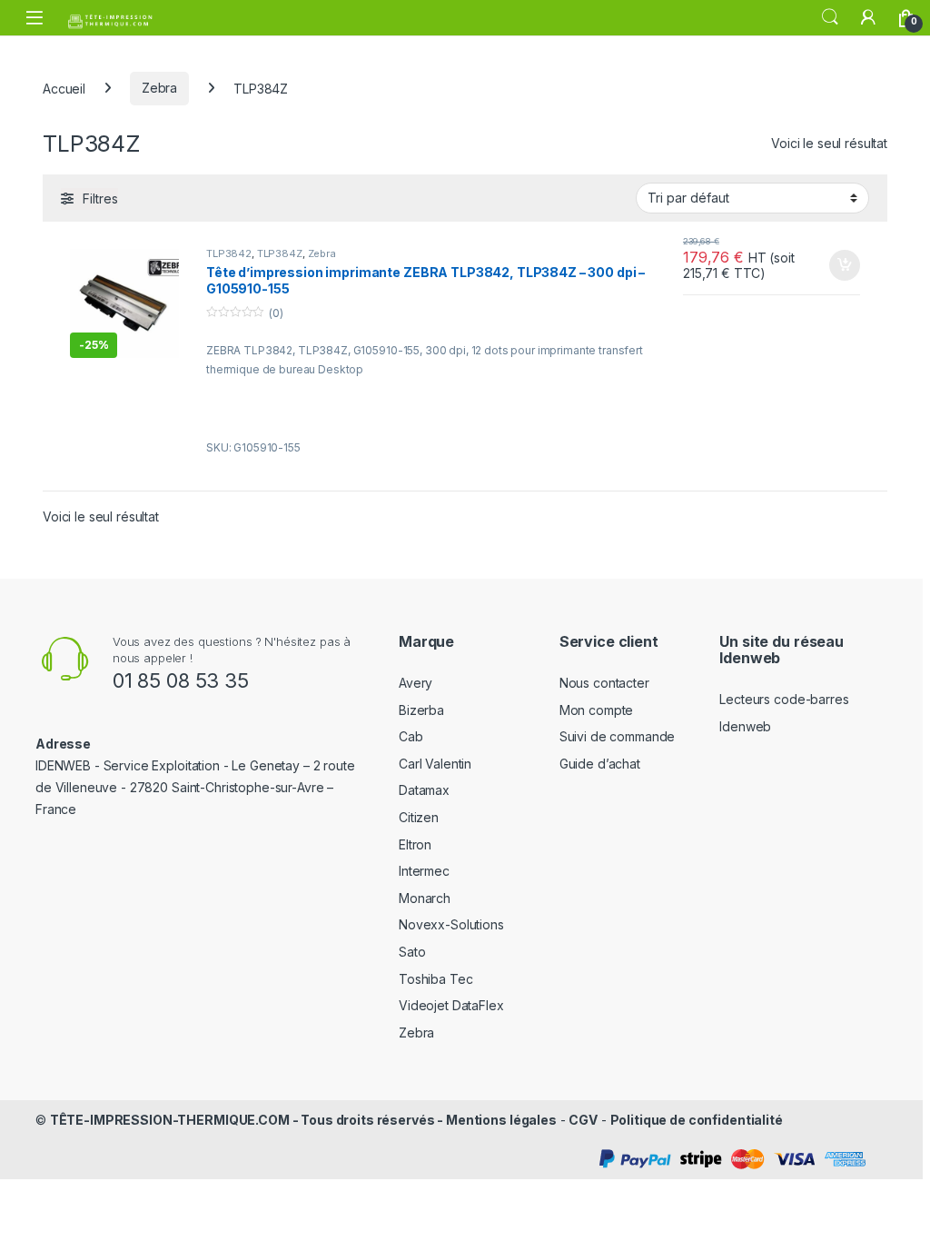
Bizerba (421, 710)
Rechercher (830, 17)
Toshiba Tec (435, 979)
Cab (411, 736)
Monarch (424, 898)
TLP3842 (229, 253)
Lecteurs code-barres (783, 699)
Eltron (415, 844)
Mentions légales (501, 1119)
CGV (583, 1119)
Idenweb (745, 726)
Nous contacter (604, 682)
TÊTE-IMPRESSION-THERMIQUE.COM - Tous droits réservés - (248, 1119)
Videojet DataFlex (451, 1005)
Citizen (419, 817)
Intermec (424, 871)
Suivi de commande (617, 736)
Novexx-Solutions (451, 924)
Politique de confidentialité (696, 1119)
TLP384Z (279, 253)
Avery (415, 682)
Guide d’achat (599, 763)
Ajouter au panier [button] (839, 265)
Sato (412, 951)
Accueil (64, 87)
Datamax (424, 790)
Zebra (159, 87)
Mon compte (596, 710)
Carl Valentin (435, 763)
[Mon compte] (868, 17)
